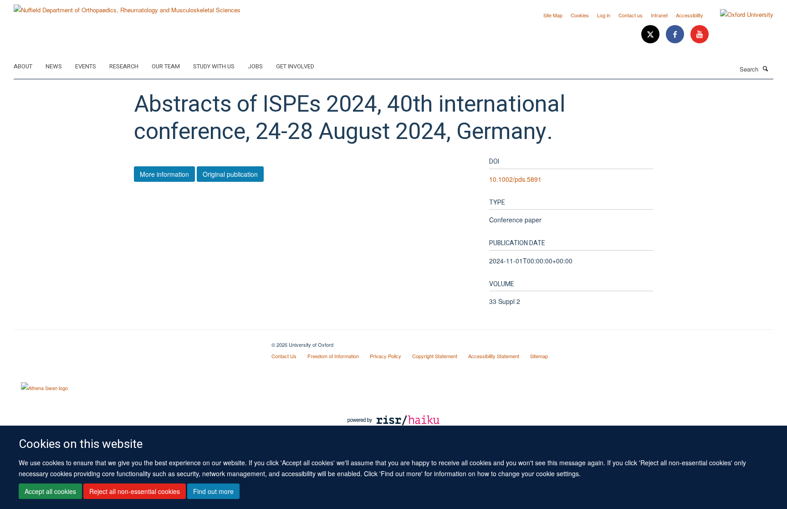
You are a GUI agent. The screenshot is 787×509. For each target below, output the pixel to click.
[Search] (766, 68)
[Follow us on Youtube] (699, 34)
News (54, 66)
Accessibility (689, 15)
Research (123, 66)
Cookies (580, 15)
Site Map (552, 15)
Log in (603, 15)
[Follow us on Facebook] (676, 34)
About (23, 66)
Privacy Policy (385, 356)
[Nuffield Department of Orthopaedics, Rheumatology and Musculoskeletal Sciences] (127, 6)
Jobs (255, 66)
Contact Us (283, 356)
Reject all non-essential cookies (134, 491)
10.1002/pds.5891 (515, 179)
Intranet (659, 15)
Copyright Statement (434, 356)
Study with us (214, 66)
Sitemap (539, 356)
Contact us (630, 15)
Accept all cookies (50, 491)
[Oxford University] (739, 14)
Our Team (166, 66)
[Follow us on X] (651, 34)
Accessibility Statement (493, 356)
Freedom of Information (333, 356)
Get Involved (295, 66)
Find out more (213, 491)
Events (85, 66)
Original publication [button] (230, 174)
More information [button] (164, 174)
